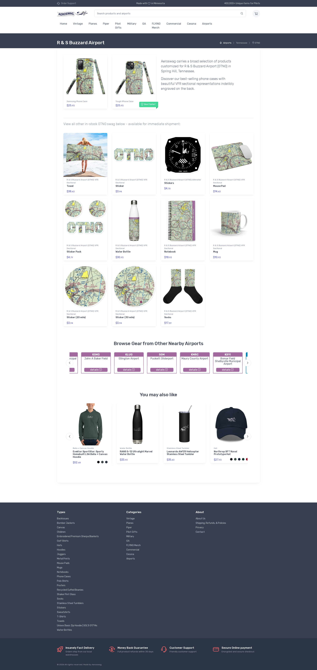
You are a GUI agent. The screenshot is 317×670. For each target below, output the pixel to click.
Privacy (200, 527)
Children (61, 532)
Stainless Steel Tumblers (70, 603)
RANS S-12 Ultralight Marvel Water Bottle (136, 453)
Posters (61, 585)
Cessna (191, 23)
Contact (200, 532)
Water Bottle (123, 251)
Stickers (169, 183)
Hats (59, 545)
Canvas (61, 527)
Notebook (170, 251)
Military (131, 23)
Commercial (173, 23)
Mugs (59, 567)
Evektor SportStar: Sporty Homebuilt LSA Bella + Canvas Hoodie (90, 454)
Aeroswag (97, 664)
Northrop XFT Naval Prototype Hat (225, 453)
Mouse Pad (219, 186)
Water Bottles (64, 630)
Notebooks (63, 572)
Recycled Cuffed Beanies (70, 589)
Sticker (120, 186)
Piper (106, 23)
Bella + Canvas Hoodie (83, 448)
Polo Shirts (63, 581)
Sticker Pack (74, 251)
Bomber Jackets (66, 523)
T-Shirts (61, 616)
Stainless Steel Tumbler (178, 448)
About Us (200, 518)
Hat (215, 448)
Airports (207, 23)
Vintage (78, 23)
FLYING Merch (156, 25)
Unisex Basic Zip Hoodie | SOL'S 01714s (77, 625)
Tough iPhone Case (124, 101)
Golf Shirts (63, 540)
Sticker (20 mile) (76, 317)
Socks (167, 317)
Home (63, 23)
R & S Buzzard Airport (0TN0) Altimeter (182, 180)
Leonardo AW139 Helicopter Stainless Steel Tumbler (183, 453)
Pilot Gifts (118, 25)
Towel (70, 186)
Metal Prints (63, 558)
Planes (93, 23)
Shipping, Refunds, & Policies (211, 523)
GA (144, 23)
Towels (60, 621)
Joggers (61, 554)
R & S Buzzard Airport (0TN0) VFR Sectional (82, 181)
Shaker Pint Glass (66, 594)
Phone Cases (64, 576)
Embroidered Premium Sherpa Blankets (78, 536)
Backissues (63, 518)
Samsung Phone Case (77, 101)
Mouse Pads (63, 563)
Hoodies (61, 549)
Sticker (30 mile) (125, 317)
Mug (215, 251)
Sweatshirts (63, 612)
